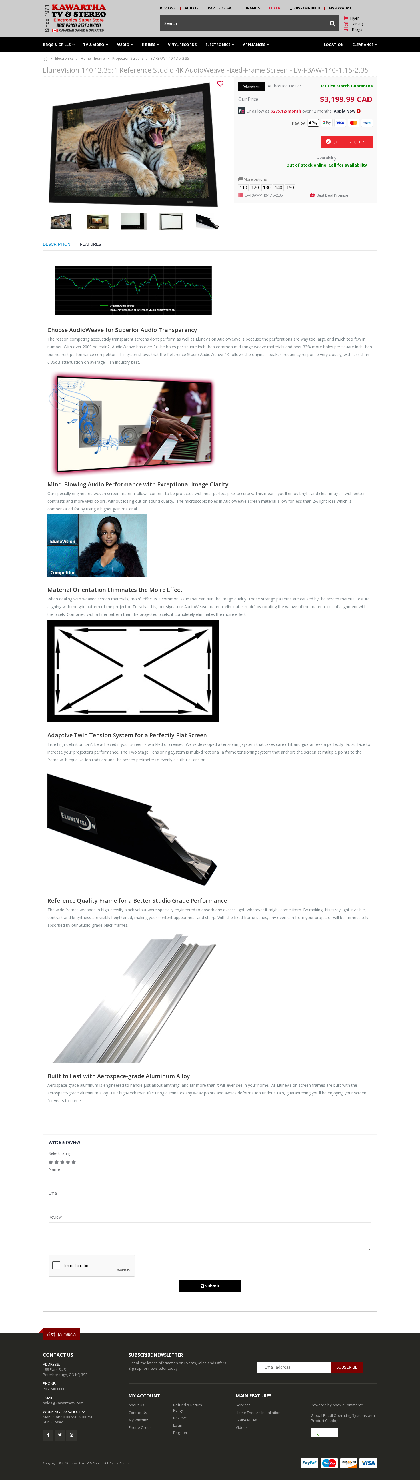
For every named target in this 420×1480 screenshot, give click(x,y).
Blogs (355, 29)
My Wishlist (138, 1420)
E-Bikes (149, 44)
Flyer (353, 18)
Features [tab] (90, 244)
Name (54, 1169)
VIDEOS (192, 8)
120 (255, 187)
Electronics (64, 58)
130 (267, 187)
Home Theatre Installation (258, 1412)
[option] (134, 145)
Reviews (180, 1417)
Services (243, 1404)
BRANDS (252, 8)
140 (278, 187)
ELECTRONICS (218, 44)
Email (54, 1193)
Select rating (60, 1153)
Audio (123, 44)
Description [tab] (56, 244)
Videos (242, 1427)
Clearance (362, 44)
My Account (340, 8)
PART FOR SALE (221, 8)
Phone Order (140, 1427)
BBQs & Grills (57, 44)
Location (334, 44)
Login (177, 1425)
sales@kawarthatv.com (63, 1402)
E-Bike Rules (246, 1420)
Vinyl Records (182, 44)
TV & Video (93, 44)
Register (180, 1432)
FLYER (275, 8)
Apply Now (344, 111)
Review (55, 1217)
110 (243, 187)
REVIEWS (168, 8)
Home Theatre (93, 58)
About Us (136, 1404)
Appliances (254, 44)
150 (290, 187)
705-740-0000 (306, 8)
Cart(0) (355, 24)
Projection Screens (128, 58)
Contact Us (138, 1412)
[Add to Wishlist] (220, 83)
